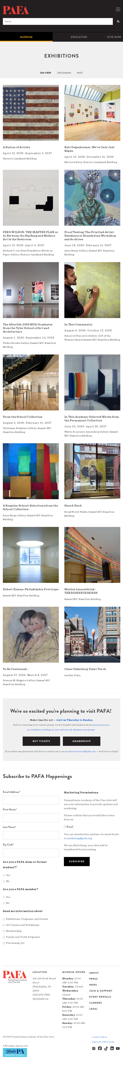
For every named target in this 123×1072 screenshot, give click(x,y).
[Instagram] (94, 1049)
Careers (95, 1003)
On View (45, 73)
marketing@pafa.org (79, 838)
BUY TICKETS (41, 741)
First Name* (10, 809)
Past (80, 73)
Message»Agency (14, 1046)
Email (70, 827)
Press (93, 979)
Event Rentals (100, 997)
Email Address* (11, 792)
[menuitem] (26, 37)
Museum (26, 37)
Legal (93, 1009)
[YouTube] (118, 1049)
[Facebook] (100, 1049)
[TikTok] (106, 1049)
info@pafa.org (40, 998)
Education (79, 37)
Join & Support (100, 991)
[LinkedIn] (112, 1049)
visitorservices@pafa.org (81, 751)
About (94, 973)
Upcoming (64, 73)
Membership (81, 741)
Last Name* (9, 827)
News (93, 985)
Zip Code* (8, 844)
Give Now (114, 37)
